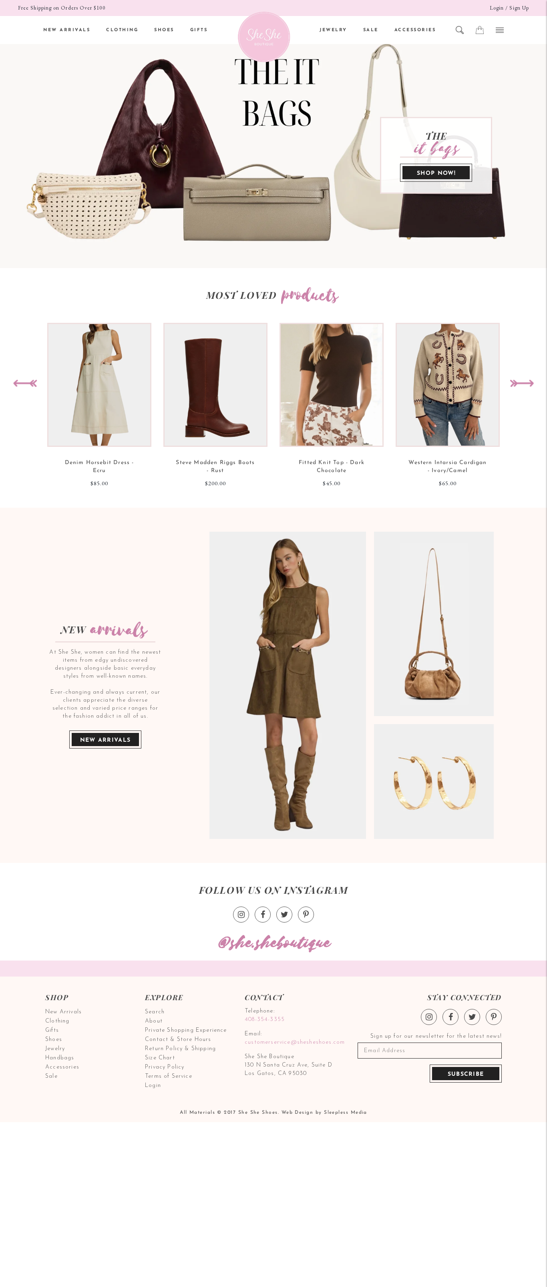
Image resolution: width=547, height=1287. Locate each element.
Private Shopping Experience (186, 1030)
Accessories (62, 1067)
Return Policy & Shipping (180, 1049)
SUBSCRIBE (466, 1074)
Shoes (53, 1040)
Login (497, 7)
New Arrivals (105, 740)
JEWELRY (333, 30)
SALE (370, 30)
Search (155, 1012)
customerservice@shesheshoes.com (294, 1042)
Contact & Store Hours (178, 1040)
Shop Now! (436, 173)
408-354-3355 (265, 1020)
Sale (51, 1076)
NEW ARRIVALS (66, 30)
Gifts (52, 1030)
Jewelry (55, 1049)
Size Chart (160, 1058)
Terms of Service (168, 1076)
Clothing (57, 1021)
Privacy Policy (164, 1067)
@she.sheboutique (273, 943)
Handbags (59, 1058)
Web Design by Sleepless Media (324, 1112)
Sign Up (519, 7)
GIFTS (199, 30)
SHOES (164, 30)
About (154, 1021)
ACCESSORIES (415, 30)
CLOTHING (122, 30)
